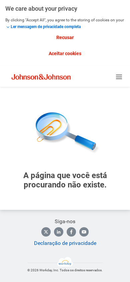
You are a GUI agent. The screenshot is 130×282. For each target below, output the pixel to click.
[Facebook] (71, 232)
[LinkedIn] (58, 232)
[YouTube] (84, 232)
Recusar (65, 37)
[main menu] (119, 77)
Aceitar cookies (65, 53)
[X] (46, 232)
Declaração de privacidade (65, 243)
